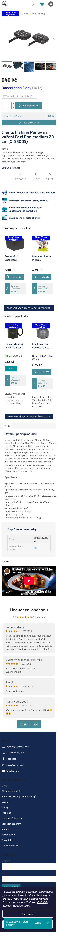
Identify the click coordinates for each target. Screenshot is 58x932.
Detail (11, 368)
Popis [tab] (7, 426)
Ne (35, 547)
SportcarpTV (12, 771)
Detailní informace (11, 167)
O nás (4, 785)
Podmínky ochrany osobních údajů (19, 796)
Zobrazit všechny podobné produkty (29, 416)
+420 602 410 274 (15, 752)
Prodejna (6, 812)
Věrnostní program (11, 823)
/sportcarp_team (15, 764)
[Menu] (51, 4)
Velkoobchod (8, 834)
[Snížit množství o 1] (13, 107)
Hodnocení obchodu (29, 609)
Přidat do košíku (30, 105)
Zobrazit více (29, 724)
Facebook (11, 758)
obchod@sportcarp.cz (17, 746)
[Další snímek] (54, 39)
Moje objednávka (10, 845)
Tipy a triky (7, 840)
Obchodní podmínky (11, 791)
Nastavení (28, 913)
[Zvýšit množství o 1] (13, 104)
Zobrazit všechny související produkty (29, 308)
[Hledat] (34, 4)
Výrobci (5, 801)
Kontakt (6, 829)
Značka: (33, 13)
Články (5, 807)
